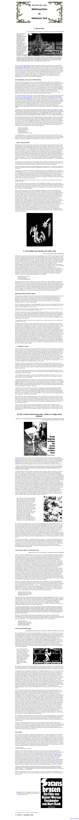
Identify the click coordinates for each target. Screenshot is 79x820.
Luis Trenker (29, 96)
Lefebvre (36, 758)
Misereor (57, 611)
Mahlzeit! (19, 792)
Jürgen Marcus (27, 65)
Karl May (28, 99)
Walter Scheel (57, 754)
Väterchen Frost (18, 76)
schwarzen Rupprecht (48, 597)
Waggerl (17, 462)
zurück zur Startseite (74, 818)
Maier (27, 763)
